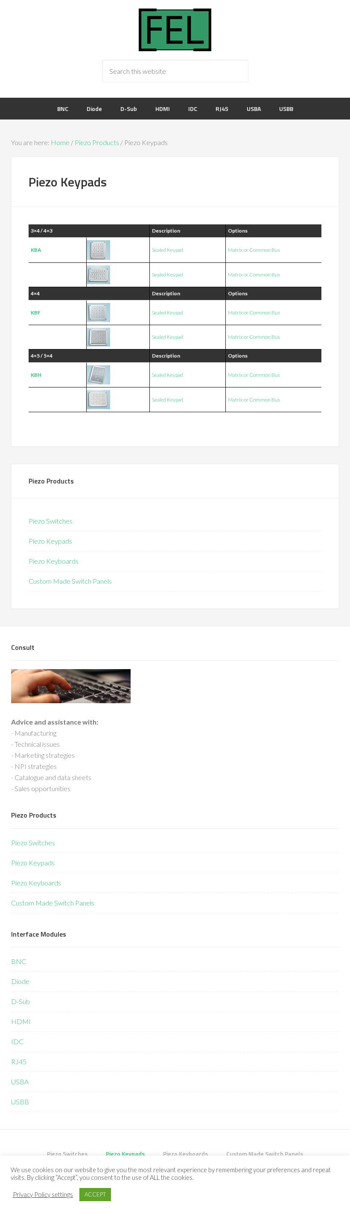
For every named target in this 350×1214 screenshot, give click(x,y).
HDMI (21, 1021)
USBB (20, 1102)
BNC (18, 961)
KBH (36, 375)
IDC (17, 1041)
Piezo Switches (51, 521)
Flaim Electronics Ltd (175, 30)
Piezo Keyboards (54, 561)
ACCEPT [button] (95, 1194)
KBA (36, 250)
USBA (20, 1081)
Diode (20, 981)
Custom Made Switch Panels (70, 581)
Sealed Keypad (167, 250)
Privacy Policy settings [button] (43, 1194)
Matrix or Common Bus (254, 250)
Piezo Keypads (50, 541)
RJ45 (18, 1061)
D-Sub (20, 1001)
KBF (36, 312)
